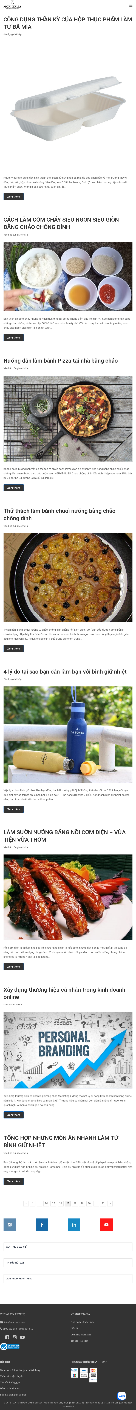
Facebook (42, 1224)
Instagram (10, 1224)
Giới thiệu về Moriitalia (82, 1322)
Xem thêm (13, 196)
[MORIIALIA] (12, 5)
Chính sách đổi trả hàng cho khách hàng (20, 1370)
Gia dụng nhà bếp (13, 34)
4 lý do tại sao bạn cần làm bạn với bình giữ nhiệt (65, 671)
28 (74, 1203)
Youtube (106, 1224)
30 (89, 1203)
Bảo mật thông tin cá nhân (13, 1394)
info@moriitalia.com (14, 1322)
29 (82, 1203)
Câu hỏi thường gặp (10, 1382)
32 (103, 1203)
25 (53, 1203)
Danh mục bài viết (16, 1247)
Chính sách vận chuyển (11, 1376)
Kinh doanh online (13, 1004)
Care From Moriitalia (18, 1278)
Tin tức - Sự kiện (79, 1341)
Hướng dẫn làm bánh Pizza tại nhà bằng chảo (61, 360)
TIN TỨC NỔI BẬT (14, 1262)
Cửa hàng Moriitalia (81, 1334)
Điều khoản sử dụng (10, 1388)
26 (60, 1203)
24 (46, 1203)
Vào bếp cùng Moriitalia (16, 234)
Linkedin (74, 1224)
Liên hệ (74, 1328)
